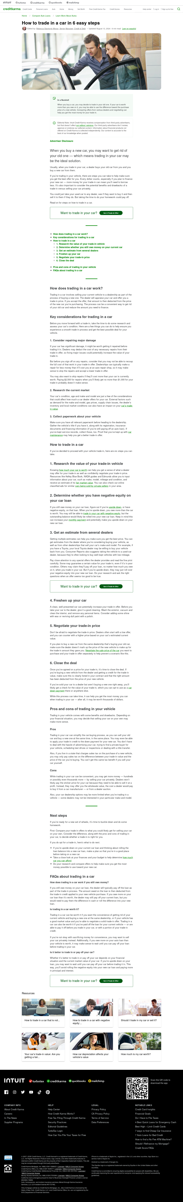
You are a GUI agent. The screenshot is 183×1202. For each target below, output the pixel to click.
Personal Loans (42, 9)
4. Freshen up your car (68, 253)
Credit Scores (115, 9)
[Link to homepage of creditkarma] (37, 2)
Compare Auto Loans (41, 15)
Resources (128, 9)
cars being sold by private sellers (91, 485)
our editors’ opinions (84, 125)
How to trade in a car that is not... (42, 1020)
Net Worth (81, 9)
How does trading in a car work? (70, 233)
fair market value (84, 482)
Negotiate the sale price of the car (102, 650)
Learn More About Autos (66, 15)
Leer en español (129, 28)
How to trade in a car (64, 240)
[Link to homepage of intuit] (7, 2)
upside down (115, 507)
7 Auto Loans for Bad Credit (149, 1135)
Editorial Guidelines (57, 1126)
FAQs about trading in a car (67, 270)
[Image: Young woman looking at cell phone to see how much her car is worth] (139, 1041)
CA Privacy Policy (101, 1113)
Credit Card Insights (145, 1109)
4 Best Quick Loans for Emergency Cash (155, 1122)
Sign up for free (167, 9)
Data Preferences (100, 1122)
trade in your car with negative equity (101, 513)
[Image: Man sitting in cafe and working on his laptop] (139, 1007)
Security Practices (57, 1122)
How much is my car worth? (136, 1054)
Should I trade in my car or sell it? (139, 1020)
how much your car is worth (73, 470)
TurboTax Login (55, 1130)
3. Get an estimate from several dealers (77, 250)
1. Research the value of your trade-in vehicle (80, 243)
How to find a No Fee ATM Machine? (153, 1139)
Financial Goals (143, 1113)
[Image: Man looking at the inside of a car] (91, 1007)
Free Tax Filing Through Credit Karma (66, 1117)
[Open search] (178, 9)
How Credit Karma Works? (61, 1113)
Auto (53, 9)
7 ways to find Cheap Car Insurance (153, 1130)
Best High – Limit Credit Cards (150, 1126)
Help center (147, 9)
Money (70, 9)
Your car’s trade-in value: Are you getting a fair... (42, 1055)
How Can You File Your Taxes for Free (67, 1135)
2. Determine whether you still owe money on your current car (89, 247)
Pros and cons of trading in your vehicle (74, 267)
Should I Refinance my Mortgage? (152, 1143)
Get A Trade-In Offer (111, 213)
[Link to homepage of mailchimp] (72, 2)
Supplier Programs (13, 1122)
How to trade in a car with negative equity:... (91, 1021)
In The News (10, 1117)
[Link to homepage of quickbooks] (55, 2)
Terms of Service (100, 1117)
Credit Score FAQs (144, 1147)
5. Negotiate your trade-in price (73, 257)
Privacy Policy (99, 1109)
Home (62, 9)
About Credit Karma (14, 1109)
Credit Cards (27, 9)
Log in (156, 9)
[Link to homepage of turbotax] (20, 2)
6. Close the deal (65, 260)
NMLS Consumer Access (75, 1166)
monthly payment (77, 519)
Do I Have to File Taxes (146, 1117)
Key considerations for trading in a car (73, 237)
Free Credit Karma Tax (97, 9)
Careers (8, 1113)
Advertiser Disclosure (61, 141)
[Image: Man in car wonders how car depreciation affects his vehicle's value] (91, 1041)
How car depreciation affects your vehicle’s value (91, 1055)
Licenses (61, 1166)
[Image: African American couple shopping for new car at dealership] (43, 1041)
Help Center (54, 1109)
